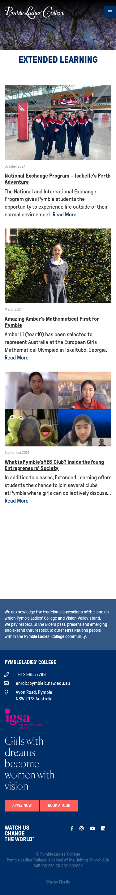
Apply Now (22, 805)
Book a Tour (59, 805)
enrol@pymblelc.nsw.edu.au (43, 683)
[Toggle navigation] (110, 12)
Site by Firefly (58, 882)
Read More (64, 214)
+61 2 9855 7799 (31, 674)
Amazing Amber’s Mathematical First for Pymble (52, 322)
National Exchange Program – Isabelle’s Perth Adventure (57, 179)
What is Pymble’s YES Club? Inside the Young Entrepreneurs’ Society (54, 465)
